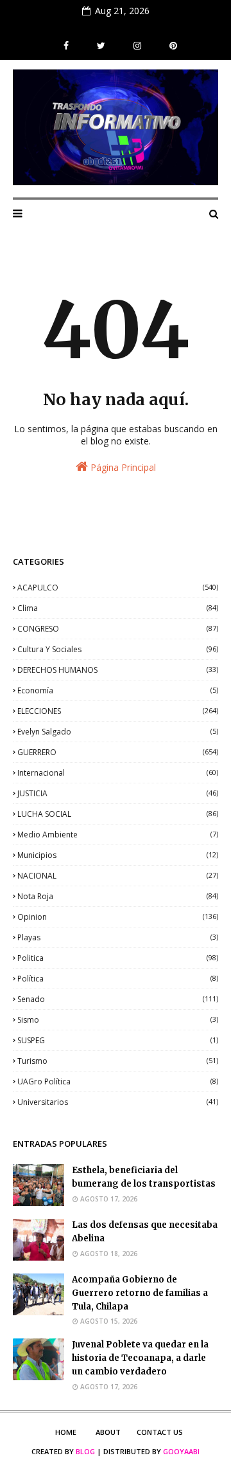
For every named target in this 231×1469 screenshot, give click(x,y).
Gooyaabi (181, 1451)
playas (117, 937)
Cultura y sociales (117, 649)
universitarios (117, 1102)
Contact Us (160, 1432)
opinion (117, 916)
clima (117, 608)
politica (117, 958)
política (117, 978)
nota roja (117, 896)
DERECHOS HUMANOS (117, 669)
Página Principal (122, 467)
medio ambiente (117, 834)
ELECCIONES (117, 711)
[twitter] (101, 46)
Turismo (117, 1060)
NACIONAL (117, 875)
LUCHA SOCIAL (117, 813)
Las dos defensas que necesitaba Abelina (145, 1231)
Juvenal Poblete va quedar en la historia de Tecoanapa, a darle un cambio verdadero (140, 1358)
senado (117, 999)
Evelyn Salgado (117, 731)
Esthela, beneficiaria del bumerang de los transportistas (144, 1177)
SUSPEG (117, 1040)
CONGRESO (117, 628)
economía (117, 690)
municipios (117, 855)
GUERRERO (117, 752)
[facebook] (66, 46)
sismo (117, 1019)
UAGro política (117, 1081)
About (108, 1432)
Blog (85, 1451)
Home (65, 1432)
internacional (117, 772)
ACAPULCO (117, 587)
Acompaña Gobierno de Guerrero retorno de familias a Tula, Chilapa (140, 1293)
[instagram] (137, 46)
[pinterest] (171, 46)
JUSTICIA (117, 793)
